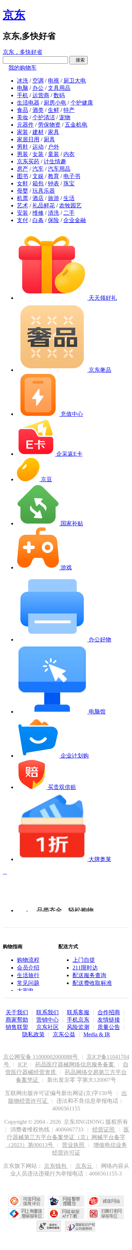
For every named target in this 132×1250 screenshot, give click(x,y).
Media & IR (96, 1034)
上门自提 (84, 960)
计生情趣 (55, 161)
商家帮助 (17, 1020)
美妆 (22, 117)
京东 (14, 14)
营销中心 (47, 1020)
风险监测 (78, 1027)
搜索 (78, 60)
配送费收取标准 (92, 983)
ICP (23, 1064)
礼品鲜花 (43, 205)
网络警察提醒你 (66, 1201)
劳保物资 (49, 125)
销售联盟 (17, 1027)
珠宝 (69, 183)
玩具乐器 (43, 191)
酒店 (38, 198)
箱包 (38, 183)
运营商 (40, 95)
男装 (22, 154)
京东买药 (28, 161)
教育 (53, 176)
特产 (69, 110)
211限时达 (85, 968)
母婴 (22, 191)
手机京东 (78, 1020)
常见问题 (28, 983)
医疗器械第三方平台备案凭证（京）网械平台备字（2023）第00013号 (67, 1137)
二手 (69, 213)
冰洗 (22, 81)
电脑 (22, 88)
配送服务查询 (89, 975)
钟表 (53, 183)
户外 (53, 147)
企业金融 (74, 220)
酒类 (38, 110)
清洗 (53, 213)
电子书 (71, 176)
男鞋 (22, 147)
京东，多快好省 (22, 52)
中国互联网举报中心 (26, 1213)
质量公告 (109, 1027)
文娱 (38, 176)
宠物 (64, 117)
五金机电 (76, 125)
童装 (53, 154)
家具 (53, 132)
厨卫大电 (74, 81)
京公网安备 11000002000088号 (41, 1057)
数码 (59, 95)
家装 (22, 132)
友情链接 (109, 1020)
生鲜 (53, 110)
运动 (38, 147)
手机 (22, 95)
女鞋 (22, 183)
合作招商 (109, 1012)
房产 (22, 169)
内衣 (69, 154)
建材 (38, 132)
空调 (38, 81)
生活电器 (28, 103)
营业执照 (74, 1145)
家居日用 (28, 139)
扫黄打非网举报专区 (106, 1213)
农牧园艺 (70, 205)
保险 (53, 220)
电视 (53, 81)
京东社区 (47, 1027)
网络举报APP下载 (66, 1213)
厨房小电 (55, 103)
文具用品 (59, 88)
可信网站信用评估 (26, 1201)
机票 (22, 198)
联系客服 (78, 1012)
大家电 (25, 991)
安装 (22, 213)
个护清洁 (43, 117)
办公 (38, 88)
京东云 (84, 1166)
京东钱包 (56, 1166)
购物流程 (28, 960)
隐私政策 (33, 1034)
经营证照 (104, 1129)
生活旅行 (28, 975)
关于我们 (17, 1012)
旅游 (53, 198)
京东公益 (64, 1034)
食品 (22, 110)
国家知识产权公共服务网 (80, 1226)
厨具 (49, 139)
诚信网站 (106, 1201)
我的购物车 (22, 68)
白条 (38, 220)
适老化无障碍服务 (49, 1226)
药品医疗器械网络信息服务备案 (75, 1064)
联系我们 (47, 1012)
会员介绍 (28, 968)
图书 (22, 176)
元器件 (25, 125)
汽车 (38, 169)
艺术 (22, 205)
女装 (38, 154)
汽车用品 (59, 169)
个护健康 (81, 103)
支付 (22, 220)
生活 (69, 198)
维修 (38, 213)
